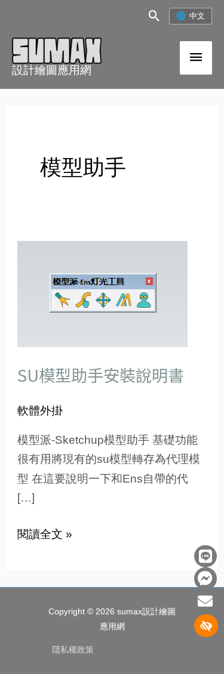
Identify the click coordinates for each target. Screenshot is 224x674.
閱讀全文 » (44, 532)
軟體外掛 (40, 410)
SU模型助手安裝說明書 (100, 375)
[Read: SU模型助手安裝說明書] (102, 293)
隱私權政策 (73, 649)
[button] (154, 15)
